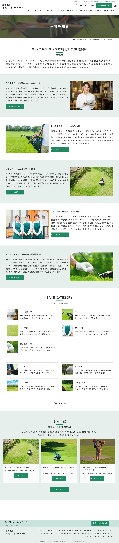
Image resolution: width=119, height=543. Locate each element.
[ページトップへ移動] (112, 523)
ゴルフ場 (62, 403)
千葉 (55, 403)
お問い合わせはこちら (104, 5)
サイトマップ (107, 537)
